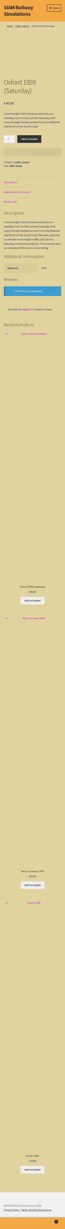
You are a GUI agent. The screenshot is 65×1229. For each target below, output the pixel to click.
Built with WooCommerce (36, 1210)
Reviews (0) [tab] (10, 201)
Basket (50, 1220)
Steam (18, 165)
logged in (27, 309)
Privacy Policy (12, 1210)
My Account (11, 1223)
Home (10, 26)
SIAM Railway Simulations (18, 10)
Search (32, 1223)
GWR (12, 165)
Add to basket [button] (32, 600)
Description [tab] (10, 182)
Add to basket (29, 139)
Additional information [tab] (17, 192)
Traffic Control (22, 26)
